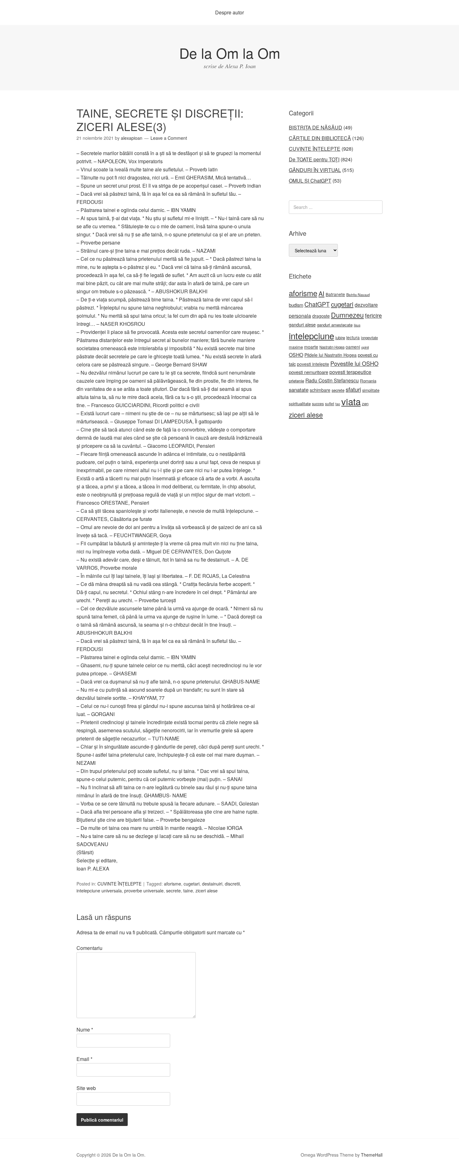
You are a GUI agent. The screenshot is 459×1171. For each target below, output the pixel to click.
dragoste (321, 316)
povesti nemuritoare (308, 372)
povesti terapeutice (350, 372)
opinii (365, 347)
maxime (296, 347)
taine (188, 890)
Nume (84, 1029)
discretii (232, 884)
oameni (353, 347)
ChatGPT (317, 304)
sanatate (298, 389)
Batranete (335, 294)
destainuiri (212, 884)
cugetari (192, 884)
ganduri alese (302, 324)
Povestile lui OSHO (354, 363)
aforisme (172, 884)
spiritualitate (300, 403)
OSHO (296, 354)
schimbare (320, 390)
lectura (353, 337)
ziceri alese (206, 890)
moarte (311, 347)
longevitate (369, 337)
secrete (173, 890)
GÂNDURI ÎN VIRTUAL (315, 170)
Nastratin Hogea (331, 347)
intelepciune (311, 335)
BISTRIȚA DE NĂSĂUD (315, 127)
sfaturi (353, 389)
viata (351, 401)
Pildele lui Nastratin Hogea (330, 355)
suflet (329, 403)
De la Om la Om (229, 53)
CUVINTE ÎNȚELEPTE (119, 884)
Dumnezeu (347, 315)
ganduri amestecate (335, 325)
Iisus (357, 325)
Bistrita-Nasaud (358, 294)
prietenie (296, 381)
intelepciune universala (99, 890)
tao (337, 403)
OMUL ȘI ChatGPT (310, 180)
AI (321, 293)
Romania (368, 381)
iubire (340, 338)
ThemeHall (372, 1155)
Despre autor (229, 12)
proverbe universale (144, 890)
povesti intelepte (313, 364)
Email (84, 1058)
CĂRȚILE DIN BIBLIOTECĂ (320, 138)
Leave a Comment (169, 138)
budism (296, 304)
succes (318, 403)
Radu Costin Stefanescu (332, 380)
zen (365, 403)
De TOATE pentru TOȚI (314, 159)
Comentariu (89, 947)
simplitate (370, 390)
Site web (86, 1088)
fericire (373, 315)
